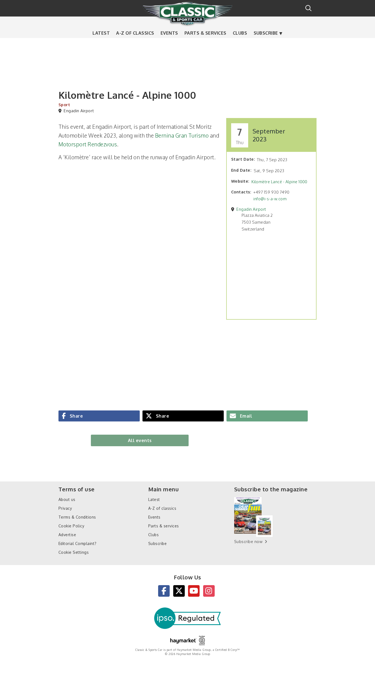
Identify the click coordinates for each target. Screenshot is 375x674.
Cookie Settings (73, 552)
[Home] (187, 13)
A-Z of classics (135, 33)
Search (308, 8)
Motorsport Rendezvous (87, 144)
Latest (101, 33)
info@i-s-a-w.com (270, 198)
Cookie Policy (71, 526)
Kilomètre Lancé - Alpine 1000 (279, 181)
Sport (64, 104)
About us (66, 499)
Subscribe (266, 33)
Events (169, 33)
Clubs (240, 33)
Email (245, 415)
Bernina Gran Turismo (182, 135)
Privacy (65, 508)
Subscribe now (248, 541)
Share (75, 415)
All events (140, 440)
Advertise (67, 534)
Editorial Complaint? (77, 543)
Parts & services (205, 33)
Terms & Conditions (77, 517)
